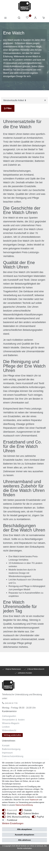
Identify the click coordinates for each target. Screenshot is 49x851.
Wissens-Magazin (10, 723)
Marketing (11, 813)
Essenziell (12, 810)
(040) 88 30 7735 (11, 703)
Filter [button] (9, 108)
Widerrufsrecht (9, 730)
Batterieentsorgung (11, 749)
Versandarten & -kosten (13, 719)
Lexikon (6, 727)
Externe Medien (31, 813)
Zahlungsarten (9, 716)
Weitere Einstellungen (12, 823)
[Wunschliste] (27, 17)
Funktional (12, 820)
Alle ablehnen (24, 840)
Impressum (7, 752)
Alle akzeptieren (24, 829)
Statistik (28, 810)
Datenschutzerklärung (12, 756)
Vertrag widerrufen (12, 735)
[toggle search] (19, 18)
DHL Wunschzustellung (18, 817)
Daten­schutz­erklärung (24, 805)
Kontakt (5, 745)
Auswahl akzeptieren (24, 835)
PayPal (40, 817)
